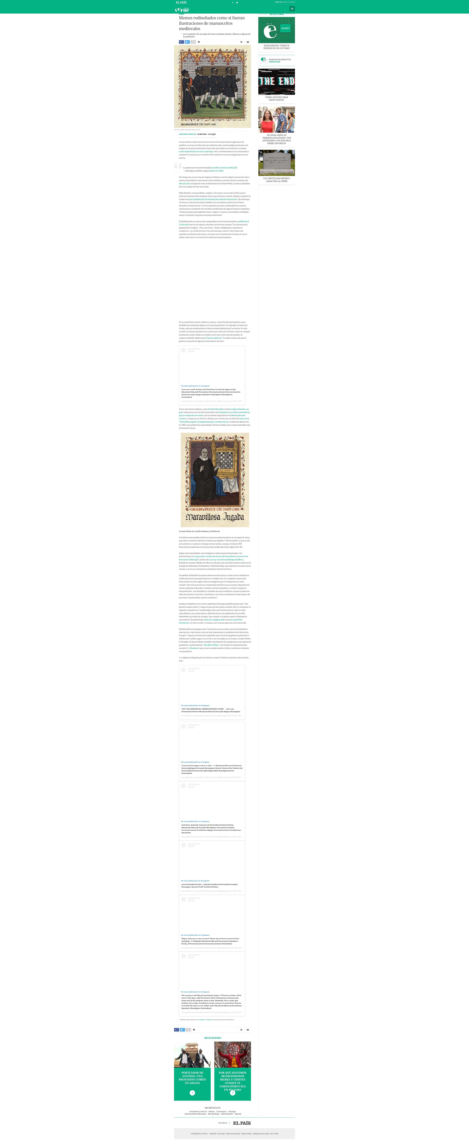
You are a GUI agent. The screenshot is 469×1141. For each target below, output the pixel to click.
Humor (212, 1112)
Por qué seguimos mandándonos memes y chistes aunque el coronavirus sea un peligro (232, 1081)
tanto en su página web (214, 619)
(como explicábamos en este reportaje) (196, 151)
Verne (182, 10)
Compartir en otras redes (193, 42)
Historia (238, 1114)
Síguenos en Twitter (237, 2)
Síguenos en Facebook (233, 2)
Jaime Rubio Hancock (188, 134)
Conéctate (279, 2)
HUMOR (181, 14)
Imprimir (241, 42)
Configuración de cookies (261, 1133)
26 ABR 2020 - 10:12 (206, 134)
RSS (271, 1133)
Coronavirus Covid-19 (198, 1112)
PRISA (276, 1133)
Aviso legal (221, 1133)
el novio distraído (215, 409)
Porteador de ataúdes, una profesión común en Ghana (192, 1078)
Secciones (292, 8)
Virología (232, 1112)
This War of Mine (211, 645)
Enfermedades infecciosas (195, 1114)
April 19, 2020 (216, 171)
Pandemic (194, 648)
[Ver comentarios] (199, 42)
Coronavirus (221, 1112)
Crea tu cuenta (289, 2)
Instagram (202, 1019)
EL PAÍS (242, 1123)
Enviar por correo (248, 42)
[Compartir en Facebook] (181, 42)
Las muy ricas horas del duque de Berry (226, 559)
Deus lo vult (184, 183)
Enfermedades (227, 1114)
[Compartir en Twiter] (187, 42)
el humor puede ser (213, 338)
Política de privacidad (233, 1133)
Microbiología (213, 1114)
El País (181, 2)
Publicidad (212, 1133)
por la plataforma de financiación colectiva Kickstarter (213, 199)
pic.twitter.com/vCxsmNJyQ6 (223, 167)
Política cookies (246, 1133)
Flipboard (209, 1019)
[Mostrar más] (212, 1117)
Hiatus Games (210, 401)
